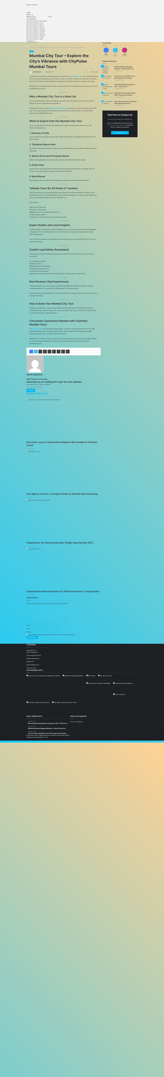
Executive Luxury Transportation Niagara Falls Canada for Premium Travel (61, 433)
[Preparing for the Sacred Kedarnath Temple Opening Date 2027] (63, 508)
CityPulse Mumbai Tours (58, 103)
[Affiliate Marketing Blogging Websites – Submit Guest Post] (107, 70)
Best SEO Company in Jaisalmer (35, 28)
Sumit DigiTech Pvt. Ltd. (41, 725)
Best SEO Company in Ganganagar (36, 20)
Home (28, 12)
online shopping (31, 640)
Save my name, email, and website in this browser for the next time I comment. (51, 622)
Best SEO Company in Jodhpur (35, 32)
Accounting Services (32, 643)
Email (28, 616)
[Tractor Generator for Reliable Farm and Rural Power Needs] (119, 685)
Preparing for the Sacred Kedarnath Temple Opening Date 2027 (56, 530)
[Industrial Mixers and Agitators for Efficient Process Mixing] (123, 675)
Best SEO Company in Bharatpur (35, 34)
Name (28, 613)
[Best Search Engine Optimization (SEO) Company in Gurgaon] (107, 95)
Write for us (30, 16)
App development (31, 652)
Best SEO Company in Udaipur (35, 36)
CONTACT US (120, 132)
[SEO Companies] (31, 5)
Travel (37, 47)
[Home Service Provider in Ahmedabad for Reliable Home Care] (98, 677)
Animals (28, 649)
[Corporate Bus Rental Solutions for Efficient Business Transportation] (63, 557)
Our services (30, 18)
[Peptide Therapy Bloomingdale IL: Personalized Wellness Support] (73, 668)
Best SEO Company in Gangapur (35, 30)
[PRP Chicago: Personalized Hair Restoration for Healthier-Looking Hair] (90, 665)
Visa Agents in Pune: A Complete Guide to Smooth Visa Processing (57, 481)
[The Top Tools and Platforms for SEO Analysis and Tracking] (107, 78)
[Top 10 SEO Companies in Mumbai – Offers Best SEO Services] (107, 104)
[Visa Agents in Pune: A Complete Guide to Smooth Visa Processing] (63, 459)
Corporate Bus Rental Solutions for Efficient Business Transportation (58, 579)
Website (28, 620)
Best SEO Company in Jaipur (34, 38)
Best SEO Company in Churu (34, 22)
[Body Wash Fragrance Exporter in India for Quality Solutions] (64, 696)
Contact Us (30, 40)
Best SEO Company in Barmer (35, 24)
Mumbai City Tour (76, 71)
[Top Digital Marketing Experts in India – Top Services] (107, 87)
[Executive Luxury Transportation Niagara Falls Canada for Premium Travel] (63, 411)
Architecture (30, 655)
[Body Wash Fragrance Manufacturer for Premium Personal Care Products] (37, 695)
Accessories (30, 638)
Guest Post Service (63, 723)
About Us (29, 14)
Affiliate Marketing (31, 646)
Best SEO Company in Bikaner (35, 26)
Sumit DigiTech (37, 66)
